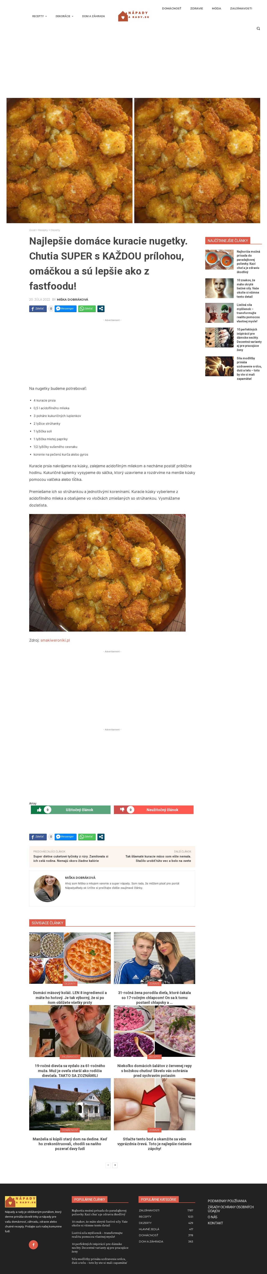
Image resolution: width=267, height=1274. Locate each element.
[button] (258, 28)
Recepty (43, 230)
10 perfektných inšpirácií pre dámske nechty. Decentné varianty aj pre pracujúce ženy (100, 1247)
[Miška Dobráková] (47, 888)
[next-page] (114, 1165)
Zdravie (154, 983)
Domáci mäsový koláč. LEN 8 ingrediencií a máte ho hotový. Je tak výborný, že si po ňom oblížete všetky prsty (70, 997)
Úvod (32, 230)
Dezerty (55, 230)
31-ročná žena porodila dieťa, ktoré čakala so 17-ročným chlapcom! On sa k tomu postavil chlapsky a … (154, 997)
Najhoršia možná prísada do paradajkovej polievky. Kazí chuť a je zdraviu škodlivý (99, 1212)
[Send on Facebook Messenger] (66, 308)
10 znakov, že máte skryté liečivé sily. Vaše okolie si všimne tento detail (248, 288)
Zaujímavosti (70, 1057)
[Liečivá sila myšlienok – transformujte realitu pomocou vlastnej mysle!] (219, 313)
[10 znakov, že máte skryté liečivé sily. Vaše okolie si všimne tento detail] (219, 288)
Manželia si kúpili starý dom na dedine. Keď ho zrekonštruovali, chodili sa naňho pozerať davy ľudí (70, 1144)
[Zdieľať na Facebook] (38, 308)
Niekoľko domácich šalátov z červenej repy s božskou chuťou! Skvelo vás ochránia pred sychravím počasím (154, 1071)
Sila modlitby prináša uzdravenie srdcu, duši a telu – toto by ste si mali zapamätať (99, 1261)
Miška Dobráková (72, 299)
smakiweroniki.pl (55, 640)
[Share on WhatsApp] (87, 308)
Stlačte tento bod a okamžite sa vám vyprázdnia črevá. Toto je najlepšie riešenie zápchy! (154, 1144)
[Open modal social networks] (101, 308)
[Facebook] (33, 1244)
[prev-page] (108, 1165)
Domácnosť (70, 1130)
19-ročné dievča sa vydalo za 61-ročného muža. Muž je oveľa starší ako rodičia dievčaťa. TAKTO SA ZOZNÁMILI (70, 1071)
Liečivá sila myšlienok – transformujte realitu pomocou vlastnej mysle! (248, 313)
